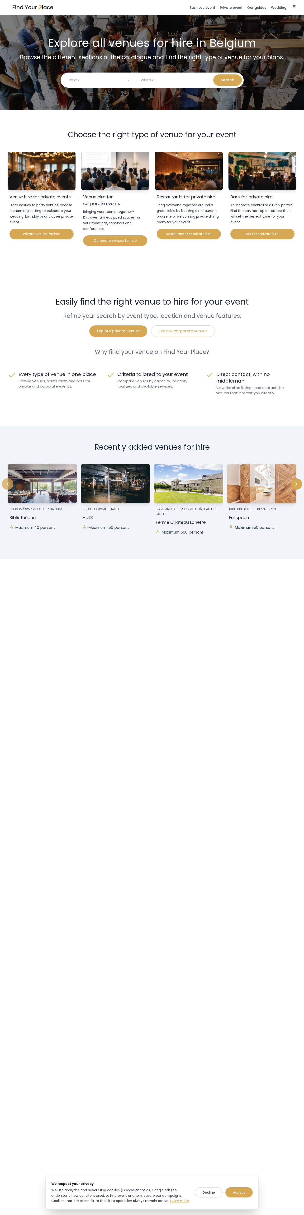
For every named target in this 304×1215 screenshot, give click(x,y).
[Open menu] (294, 7)
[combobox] (99, 80)
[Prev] (7, 484)
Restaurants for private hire (189, 234)
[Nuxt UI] (33, 7)
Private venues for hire (41, 234)
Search (227, 80)
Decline (209, 1192)
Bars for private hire (262, 234)
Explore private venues (118, 331)
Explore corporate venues (183, 331)
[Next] (296, 484)
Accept (239, 1192)
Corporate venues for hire (115, 240)
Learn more (179, 1200)
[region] (152, 504)
